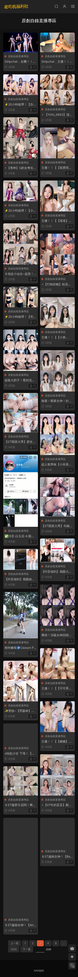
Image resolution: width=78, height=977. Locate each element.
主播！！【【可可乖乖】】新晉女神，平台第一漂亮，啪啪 (56, 688)
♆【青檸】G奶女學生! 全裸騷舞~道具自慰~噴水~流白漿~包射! (20, 168)
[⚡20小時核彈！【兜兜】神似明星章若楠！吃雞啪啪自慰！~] (20, 297)
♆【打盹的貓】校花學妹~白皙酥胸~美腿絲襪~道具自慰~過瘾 (57, 284)
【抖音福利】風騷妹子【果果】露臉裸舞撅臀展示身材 (20, 579)
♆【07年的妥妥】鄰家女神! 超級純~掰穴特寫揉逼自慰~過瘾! (56, 805)
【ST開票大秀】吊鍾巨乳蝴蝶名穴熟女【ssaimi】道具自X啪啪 (57, 526)
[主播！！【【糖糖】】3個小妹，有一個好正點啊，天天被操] (57, 716)
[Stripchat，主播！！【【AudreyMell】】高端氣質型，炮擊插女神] (57, 42)
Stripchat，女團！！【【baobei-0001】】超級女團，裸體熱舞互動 (20, 62)
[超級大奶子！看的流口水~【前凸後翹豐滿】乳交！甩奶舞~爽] (20, 350)
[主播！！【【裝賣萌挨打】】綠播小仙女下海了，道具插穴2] (57, 142)
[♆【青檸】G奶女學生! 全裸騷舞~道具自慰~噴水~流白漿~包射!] (20, 138)
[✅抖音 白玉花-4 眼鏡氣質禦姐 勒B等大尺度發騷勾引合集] (20, 491)
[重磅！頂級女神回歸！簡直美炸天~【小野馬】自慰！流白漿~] (57, 605)
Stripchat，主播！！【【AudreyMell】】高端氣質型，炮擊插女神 (56, 62)
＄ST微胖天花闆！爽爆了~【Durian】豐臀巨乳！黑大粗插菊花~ (20, 805)
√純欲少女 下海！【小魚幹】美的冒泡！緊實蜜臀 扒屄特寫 (20, 753)
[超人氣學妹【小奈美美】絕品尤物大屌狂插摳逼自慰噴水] (57, 434)
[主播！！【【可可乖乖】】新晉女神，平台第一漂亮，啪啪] (57, 663)
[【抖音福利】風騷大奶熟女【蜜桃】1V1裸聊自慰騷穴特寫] (57, 550)
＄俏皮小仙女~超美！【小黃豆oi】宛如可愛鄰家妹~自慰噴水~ (19, 274)
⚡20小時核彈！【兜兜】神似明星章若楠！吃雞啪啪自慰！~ (20, 317)
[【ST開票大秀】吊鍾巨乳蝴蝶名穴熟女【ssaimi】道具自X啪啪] (57, 497)
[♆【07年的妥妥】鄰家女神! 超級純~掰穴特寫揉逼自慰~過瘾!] (57, 775)
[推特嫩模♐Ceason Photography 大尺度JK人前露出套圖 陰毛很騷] (20, 615)
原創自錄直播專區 (18, 56)
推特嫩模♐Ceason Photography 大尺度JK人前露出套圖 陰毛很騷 (20, 648)
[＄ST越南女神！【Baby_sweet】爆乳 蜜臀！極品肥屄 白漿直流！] (57, 832)
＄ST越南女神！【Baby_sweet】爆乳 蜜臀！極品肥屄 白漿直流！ (56, 857)
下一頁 (27, 949)
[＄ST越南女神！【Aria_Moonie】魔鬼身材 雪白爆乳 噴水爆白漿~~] (20, 867)
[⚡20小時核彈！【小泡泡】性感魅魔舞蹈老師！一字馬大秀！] (20, 191)
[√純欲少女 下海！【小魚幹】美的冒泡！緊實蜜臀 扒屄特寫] (20, 733)
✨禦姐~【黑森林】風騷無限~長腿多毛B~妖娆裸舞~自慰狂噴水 (20, 711)
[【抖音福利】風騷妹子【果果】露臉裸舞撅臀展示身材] (20, 559)
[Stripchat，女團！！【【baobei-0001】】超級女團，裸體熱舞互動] (20, 42)
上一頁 (14, 943)
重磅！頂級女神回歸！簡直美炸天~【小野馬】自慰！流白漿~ (56, 635)
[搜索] (56, 6)
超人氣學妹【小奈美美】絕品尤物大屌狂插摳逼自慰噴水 (56, 464)
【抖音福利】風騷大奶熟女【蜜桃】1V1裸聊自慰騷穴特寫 (56, 572)
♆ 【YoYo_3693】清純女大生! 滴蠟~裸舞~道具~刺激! (56, 115)
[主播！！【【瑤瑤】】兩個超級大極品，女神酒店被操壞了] (57, 196)
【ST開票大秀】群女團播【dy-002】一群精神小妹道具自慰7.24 (20, 442)
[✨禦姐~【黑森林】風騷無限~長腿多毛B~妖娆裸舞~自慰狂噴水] (20, 681)
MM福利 (39, 970)
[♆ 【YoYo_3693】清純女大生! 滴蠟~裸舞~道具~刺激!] (57, 89)
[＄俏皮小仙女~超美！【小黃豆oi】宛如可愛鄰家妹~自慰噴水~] (20, 243)
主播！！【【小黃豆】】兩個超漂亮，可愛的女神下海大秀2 (56, 337)
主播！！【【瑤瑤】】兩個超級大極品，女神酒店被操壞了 (56, 221)
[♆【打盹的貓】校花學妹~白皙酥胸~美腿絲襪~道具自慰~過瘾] (57, 254)
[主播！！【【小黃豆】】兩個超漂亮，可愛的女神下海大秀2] (57, 312)
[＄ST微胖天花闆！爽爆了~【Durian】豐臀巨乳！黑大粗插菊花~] (20, 781)
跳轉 (48, 949)
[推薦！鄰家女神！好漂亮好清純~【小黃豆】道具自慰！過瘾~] (57, 370)
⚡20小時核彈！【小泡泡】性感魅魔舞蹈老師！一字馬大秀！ (20, 211)
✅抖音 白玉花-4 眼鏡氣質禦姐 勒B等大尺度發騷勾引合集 (20, 536)
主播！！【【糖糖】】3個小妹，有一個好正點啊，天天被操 (56, 741)
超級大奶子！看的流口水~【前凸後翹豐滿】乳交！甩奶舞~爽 (20, 380)
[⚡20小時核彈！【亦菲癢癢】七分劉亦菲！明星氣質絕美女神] (20, 84)
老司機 (16, 6)
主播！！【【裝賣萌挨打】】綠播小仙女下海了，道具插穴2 (56, 168)
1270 (14, 949)
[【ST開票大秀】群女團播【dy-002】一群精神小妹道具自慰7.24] (20, 412)
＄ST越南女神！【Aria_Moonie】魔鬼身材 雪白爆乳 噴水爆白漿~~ (20, 925)
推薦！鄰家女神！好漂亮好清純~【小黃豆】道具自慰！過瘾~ (56, 401)
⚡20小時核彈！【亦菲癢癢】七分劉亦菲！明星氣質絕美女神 (20, 104)
